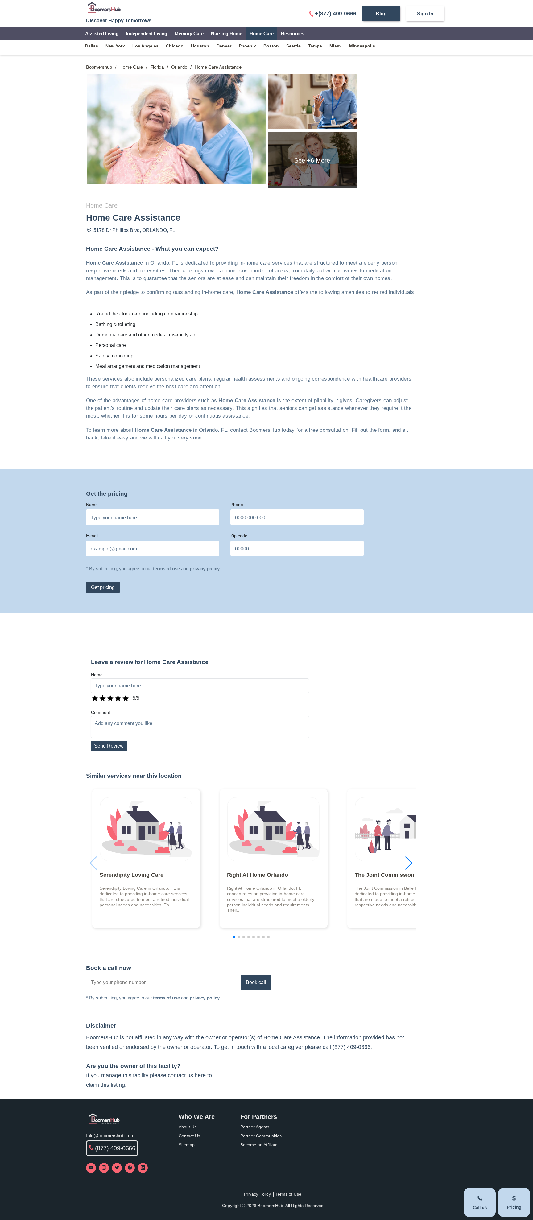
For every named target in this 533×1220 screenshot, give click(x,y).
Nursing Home (226, 33)
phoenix (247, 45)
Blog (381, 13)
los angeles (145, 45)
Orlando (179, 67)
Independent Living (146, 33)
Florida (157, 67)
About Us (187, 1126)
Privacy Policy (257, 1194)
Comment (100, 712)
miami (335, 45)
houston (200, 45)
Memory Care (189, 33)
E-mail (92, 535)
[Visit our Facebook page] (130, 1168)
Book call (256, 982)
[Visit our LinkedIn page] (143, 1168)
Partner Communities (261, 1135)
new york (115, 45)
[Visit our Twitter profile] (117, 1168)
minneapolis (362, 45)
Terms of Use (288, 1194)
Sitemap (187, 1144)
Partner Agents (254, 1126)
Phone (236, 504)
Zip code (238, 535)
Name (92, 504)
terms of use (166, 568)
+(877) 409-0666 (335, 13)
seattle (293, 45)
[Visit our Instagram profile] (104, 1168)
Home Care (262, 33)
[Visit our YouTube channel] (91, 1168)
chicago (175, 45)
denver (224, 45)
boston (271, 45)
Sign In (425, 13)
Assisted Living (101, 33)
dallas (91, 45)
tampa (315, 45)
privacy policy (205, 568)
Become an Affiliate (259, 1144)
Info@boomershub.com (110, 1135)
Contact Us (189, 1135)
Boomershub (99, 67)
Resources (292, 33)
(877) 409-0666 (351, 1047)
